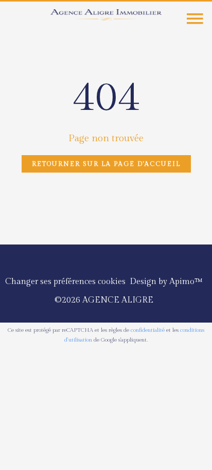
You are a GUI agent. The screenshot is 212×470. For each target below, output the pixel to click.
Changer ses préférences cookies (65, 282)
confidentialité (148, 330)
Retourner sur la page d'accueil (106, 163)
